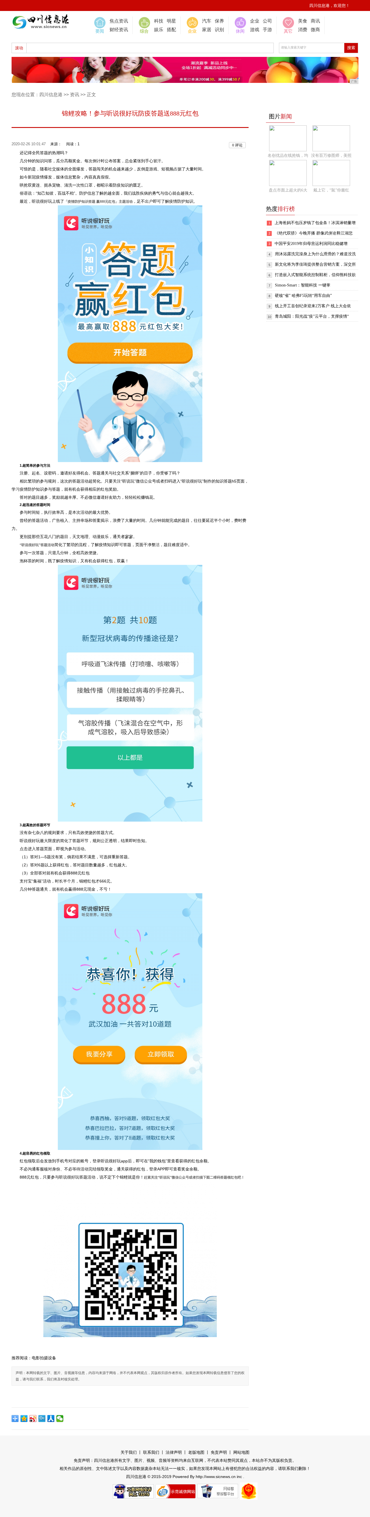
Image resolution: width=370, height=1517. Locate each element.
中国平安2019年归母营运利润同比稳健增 (311, 243)
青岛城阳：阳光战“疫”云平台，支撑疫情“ (312, 316)
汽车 (206, 20)
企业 (254, 20)
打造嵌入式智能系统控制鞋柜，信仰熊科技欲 (315, 275)
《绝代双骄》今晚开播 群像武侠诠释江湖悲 (314, 233)
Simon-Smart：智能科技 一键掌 (302, 285)
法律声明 (174, 1452)
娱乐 (158, 29)
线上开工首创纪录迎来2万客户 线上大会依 (313, 306)
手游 (267, 29)
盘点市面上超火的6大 (288, 190)
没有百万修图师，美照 (331, 155)
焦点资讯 (119, 20)
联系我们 (151, 1452)
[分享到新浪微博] (33, 1418)
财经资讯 (119, 29)
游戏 (254, 29)
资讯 (74, 94)
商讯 (315, 20)
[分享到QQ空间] (24, 1418)
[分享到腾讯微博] (42, 1418)
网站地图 (241, 1452)
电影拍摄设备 (44, 1358)
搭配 (171, 29)
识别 (219, 29)
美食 (302, 20)
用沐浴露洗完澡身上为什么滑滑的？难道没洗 (315, 254)
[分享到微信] (60, 1418)
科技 (158, 20)
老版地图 (196, 1452)
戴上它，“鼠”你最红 (331, 190)
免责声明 (219, 1452)
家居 (206, 29)
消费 (302, 29)
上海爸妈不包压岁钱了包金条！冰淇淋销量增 (315, 223)
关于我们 (129, 1452)
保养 (219, 20)
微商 (315, 29)
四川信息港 (50, 94)
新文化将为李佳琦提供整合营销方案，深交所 (315, 264)
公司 (267, 20)
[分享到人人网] (51, 1418)
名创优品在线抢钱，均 (288, 155)
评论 (237, 145)
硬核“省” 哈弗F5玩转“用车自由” (303, 295)
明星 (171, 20)
